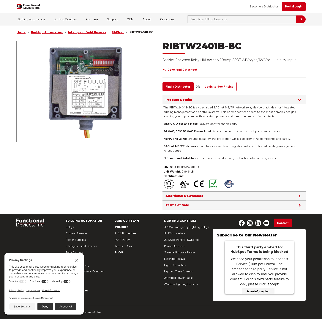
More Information (258, 291)
